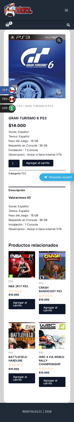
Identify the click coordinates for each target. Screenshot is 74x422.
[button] (68, 25)
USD (7, 108)
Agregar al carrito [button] (20, 304)
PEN (7, 98)
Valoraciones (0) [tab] (20, 197)
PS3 (19, 105)
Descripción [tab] (17, 190)
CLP (7, 89)
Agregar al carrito (38, 163)
